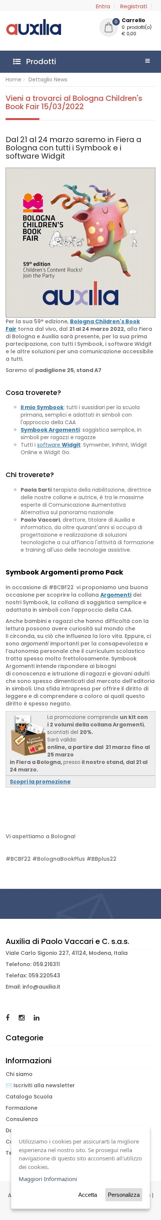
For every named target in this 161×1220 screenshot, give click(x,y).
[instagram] (22, 1017)
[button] (127, 28)
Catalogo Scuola (29, 1096)
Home (13, 79)
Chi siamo (19, 1074)
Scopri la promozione (40, 781)
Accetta (87, 1194)
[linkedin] (36, 1017)
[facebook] (8, 1017)
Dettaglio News (47, 79)
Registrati (133, 6)
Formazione (21, 1108)
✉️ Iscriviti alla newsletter (40, 1085)
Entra (103, 6)
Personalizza (124, 1194)
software (58, 445)
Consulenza (22, 1119)
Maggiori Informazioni (48, 1178)
